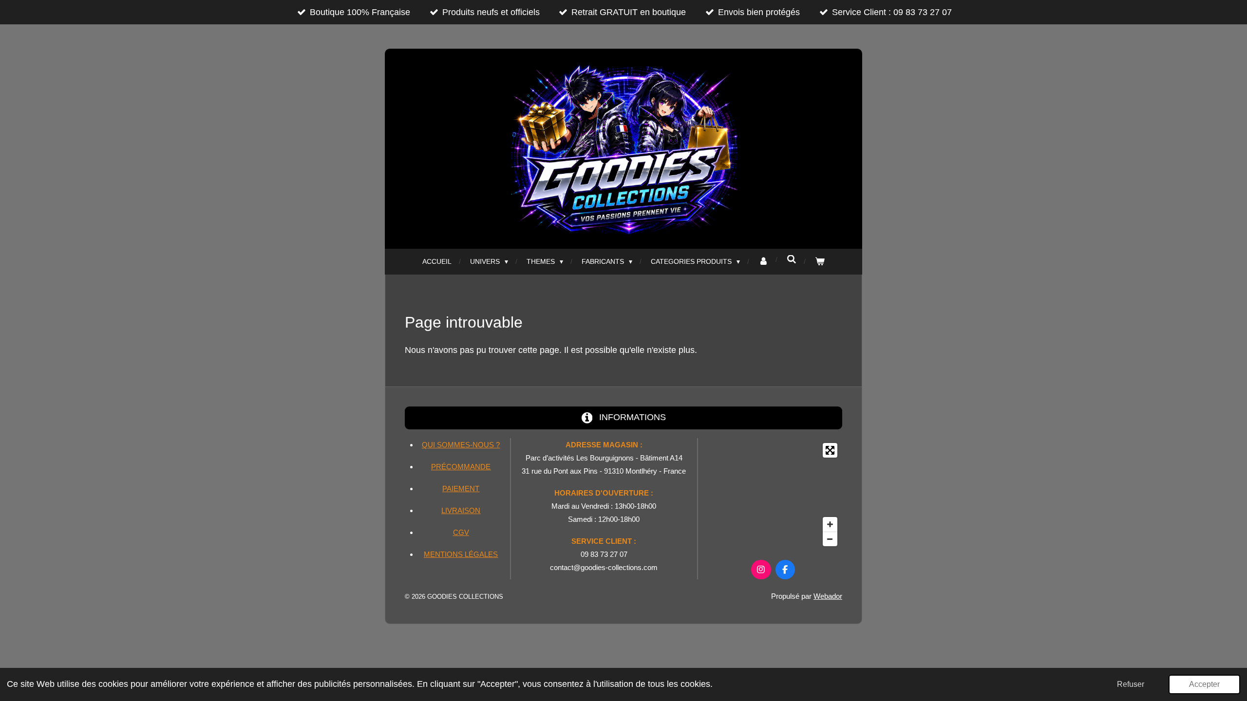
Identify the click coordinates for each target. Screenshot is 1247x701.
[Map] (773, 494)
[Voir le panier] (820, 262)
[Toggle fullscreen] (830, 450)
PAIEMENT (460, 488)
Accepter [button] (1204, 684)
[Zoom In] (830, 524)
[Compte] (763, 262)
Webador (827, 596)
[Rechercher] (791, 259)
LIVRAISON (460, 510)
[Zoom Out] (830, 539)
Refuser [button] (1130, 684)
